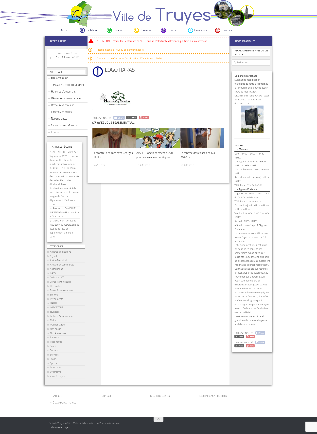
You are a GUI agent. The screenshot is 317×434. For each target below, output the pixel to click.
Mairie (53, 320)
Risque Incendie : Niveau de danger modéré (120, 49)
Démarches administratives (66, 98)
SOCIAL (54, 358)
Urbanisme (55, 371)
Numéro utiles (59, 118)
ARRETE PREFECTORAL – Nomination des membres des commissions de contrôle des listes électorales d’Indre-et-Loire (65, 176)
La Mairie (92, 30)
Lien (248, 103)
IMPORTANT (56, 307)
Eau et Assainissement (61, 290)
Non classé (55, 328)
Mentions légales (160, 396)
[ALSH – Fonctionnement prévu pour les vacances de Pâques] (158, 138)
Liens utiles (200, 30)
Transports (55, 367)
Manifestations (58, 324)
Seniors (54, 350)
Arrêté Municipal (58, 260)
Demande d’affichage (64, 402)
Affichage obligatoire (60, 251)
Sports (53, 363)
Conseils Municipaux (60, 281)
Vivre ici (119, 30)
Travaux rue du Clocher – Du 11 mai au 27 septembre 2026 (129, 58)
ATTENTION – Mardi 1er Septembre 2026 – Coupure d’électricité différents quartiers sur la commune (152, 41)
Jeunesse (55, 311)
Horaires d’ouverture (63, 91)
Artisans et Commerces (62, 264)
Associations (56, 268)
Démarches (56, 286)
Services (146, 30)
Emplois (54, 294)
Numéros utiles (58, 333)
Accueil (65, 30)
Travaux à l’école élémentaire (67, 85)
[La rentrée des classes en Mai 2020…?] (202, 138)
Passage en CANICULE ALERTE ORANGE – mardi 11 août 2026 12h (64, 212)
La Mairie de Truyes (60, 427)
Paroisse (54, 337)
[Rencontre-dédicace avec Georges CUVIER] (114, 138)
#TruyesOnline (59, 78)
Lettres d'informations (61, 316)
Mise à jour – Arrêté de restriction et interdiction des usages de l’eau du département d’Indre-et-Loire (64, 196)
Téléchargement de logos (212, 396)
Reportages (56, 341)
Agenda (54, 256)
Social (173, 30)
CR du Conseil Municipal (65, 125)
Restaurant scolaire (62, 105)
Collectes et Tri (57, 277)
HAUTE (53, 303)
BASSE (53, 273)
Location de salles (61, 112)
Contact (227, 30)
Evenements (56, 298)
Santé (53, 346)
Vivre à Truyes (57, 376)
